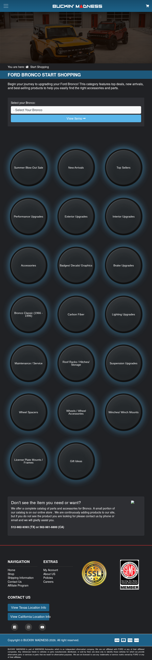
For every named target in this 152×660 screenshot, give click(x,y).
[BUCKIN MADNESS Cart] (147, 6)
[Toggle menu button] (6, 6)
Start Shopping (39, 67)
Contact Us (15, 582)
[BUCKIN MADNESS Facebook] (14, 627)
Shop (11, 574)
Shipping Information (21, 578)
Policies (48, 578)
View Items (74, 118)
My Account (50, 570)
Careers (48, 582)
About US (49, 574)
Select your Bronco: (23, 103)
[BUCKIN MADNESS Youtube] (42, 627)
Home (11, 570)
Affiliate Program (18, 585)
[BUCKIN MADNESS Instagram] (28, 627)
